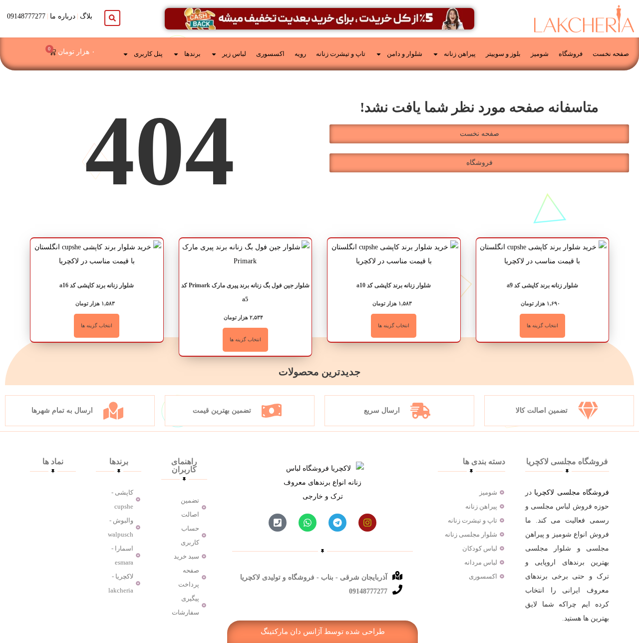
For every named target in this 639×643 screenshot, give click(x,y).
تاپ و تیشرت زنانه (340, 53)
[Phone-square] (278, 523)
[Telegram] (337, 523)
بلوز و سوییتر (503, 53)
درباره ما (62, 16)
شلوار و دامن (404, 53)
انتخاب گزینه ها (542, 325)
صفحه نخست (611, 53)
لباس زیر (234, 53)
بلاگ (86, 16)
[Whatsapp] (308, 523)
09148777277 (26, 16)
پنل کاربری (148, 53)
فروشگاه (571, 53)
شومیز (540, 53)
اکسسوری (270, 53)
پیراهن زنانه (460, 53)
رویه (300, 53)
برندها (192, 53)
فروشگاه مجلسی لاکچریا (571, 492)
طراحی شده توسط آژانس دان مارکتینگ (323, 632)
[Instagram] (367, 523)
